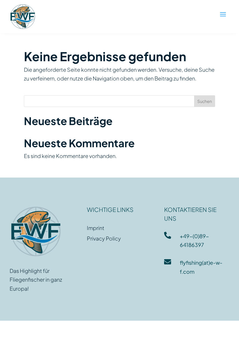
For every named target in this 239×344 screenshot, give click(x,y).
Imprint (95, 227)
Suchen (204, 101)
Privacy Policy (104, 238)
